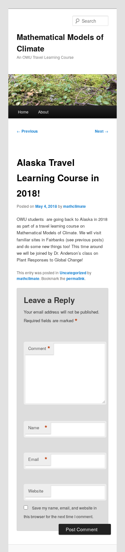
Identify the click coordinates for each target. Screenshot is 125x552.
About (43, 111)
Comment (39, 348)
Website (35, 491)
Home (23, 111)
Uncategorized (73, 273)
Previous (27, 131)
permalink (75, 278)
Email (37, 459)
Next (101, 131)
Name (37, 428)
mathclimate (74, 206)
